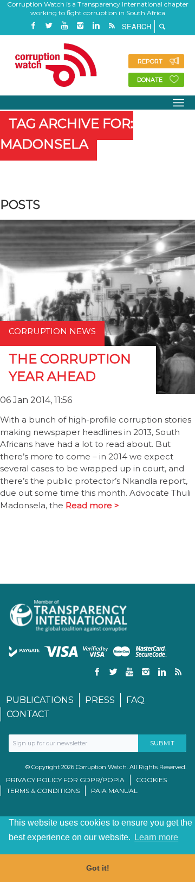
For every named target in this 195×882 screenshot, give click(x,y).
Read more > (92, 505)
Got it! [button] (97, 868)
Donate (149, 80)
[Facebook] (33, 25)
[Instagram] (80, 25)
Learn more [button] (156, 837)
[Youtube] (64, 25)
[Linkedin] (96, 25)
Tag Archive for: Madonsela (66, 134)
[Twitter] (49, 25)
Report (150, 61)
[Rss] (111, 25)
